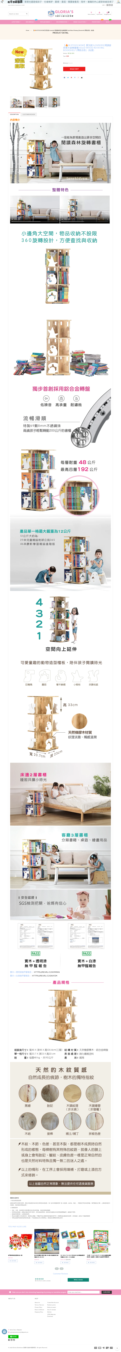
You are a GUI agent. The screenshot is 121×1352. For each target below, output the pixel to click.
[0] (64, 77)
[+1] (78, 77)
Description (14, 114)
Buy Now (13, 1262)
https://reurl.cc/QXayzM (44, 976)
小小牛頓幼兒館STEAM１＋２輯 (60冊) (96, 1255)
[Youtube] (110, 4)
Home (27, 30)
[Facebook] (107, 4)
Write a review (78, 1280)
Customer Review (29, 114)
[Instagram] (112, 4)
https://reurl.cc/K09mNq (47, 972)
